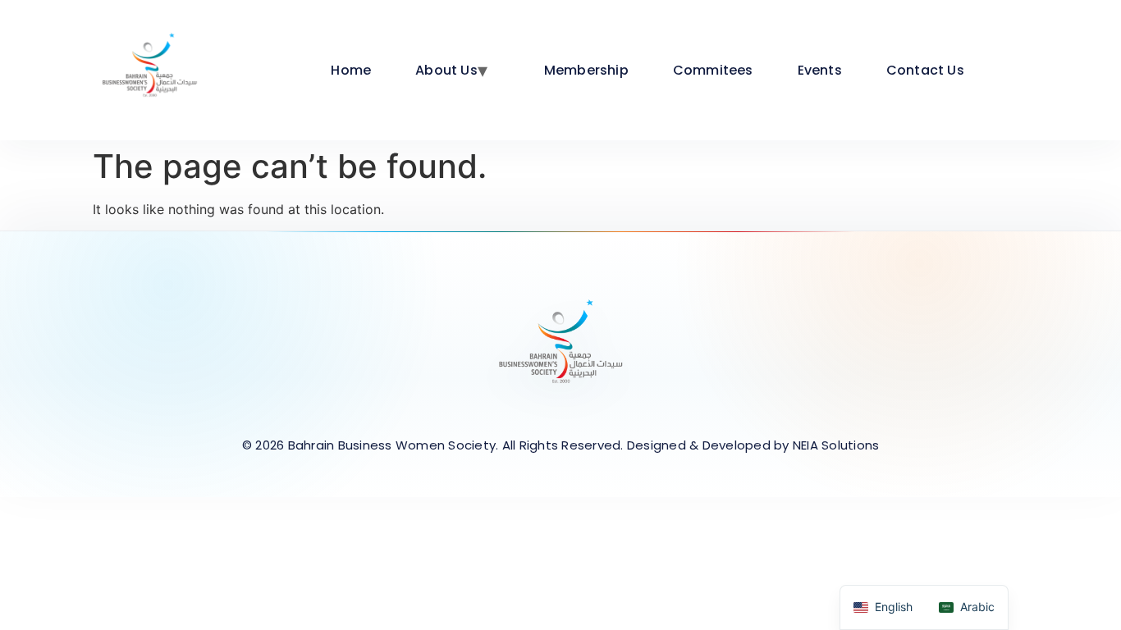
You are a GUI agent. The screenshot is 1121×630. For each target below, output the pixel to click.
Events (820, 70)
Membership (586, 70)
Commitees (713, 70)
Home (351, 70)
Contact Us (925, 70)
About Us (446, 70)
